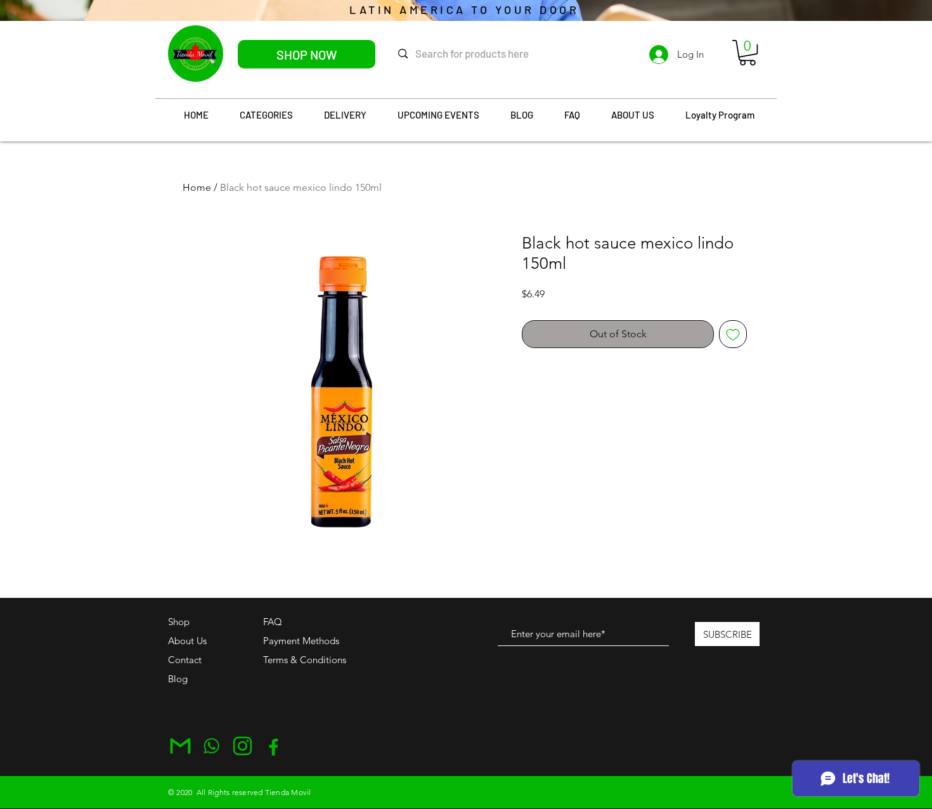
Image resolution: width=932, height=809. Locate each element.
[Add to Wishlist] (733, 334)
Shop (179, 622)
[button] (747, 52)
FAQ (272, 622)
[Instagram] (242, 746)
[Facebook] (273, 746)
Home (197, 187)
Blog (178, 679)
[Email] (180, 746)
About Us (187, 641)
